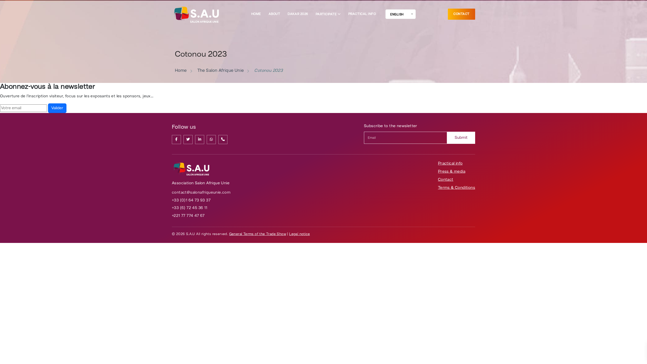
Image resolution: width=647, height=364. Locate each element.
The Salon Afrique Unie (220, 71)
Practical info (362, 14)
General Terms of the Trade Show (257, 234)
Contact (461, 14)
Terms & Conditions (456, 188)
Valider (57, 108)
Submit (461, 138)
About (274, 14)
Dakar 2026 (298, 14)
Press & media (451, 172)
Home (256, 14)
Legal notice (299, 234)
